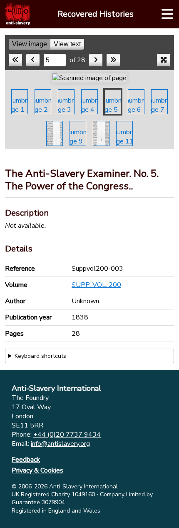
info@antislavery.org (60, 443)
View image (29, 44)
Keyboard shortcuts (40, 356)
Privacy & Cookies (37, 470)
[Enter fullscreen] (164, 60)
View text (67, 44)
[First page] (15, 60)
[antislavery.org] (17, 14)
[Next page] (96, 60)
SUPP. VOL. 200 (96, 284)
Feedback (26, 459)
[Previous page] (33, 60)
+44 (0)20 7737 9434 (67, 434)
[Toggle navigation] (167, 14)
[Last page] (113, 60)
